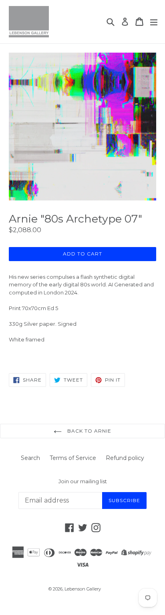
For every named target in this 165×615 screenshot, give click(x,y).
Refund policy (125, 458)
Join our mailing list (82, 481)
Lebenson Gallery (82, 589)
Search (30, 458)
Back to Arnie (88, 431)
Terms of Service (73, 458)
